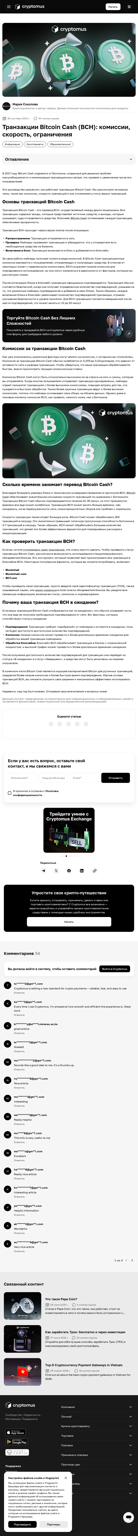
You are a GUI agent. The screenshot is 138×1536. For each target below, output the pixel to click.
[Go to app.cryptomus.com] (29, 6)
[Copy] (95, 871)
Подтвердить (22, 1524)
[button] (69, 159)
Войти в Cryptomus (114, 969)
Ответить (19, 992)
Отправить (116, 778)
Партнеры (53, 1524)
